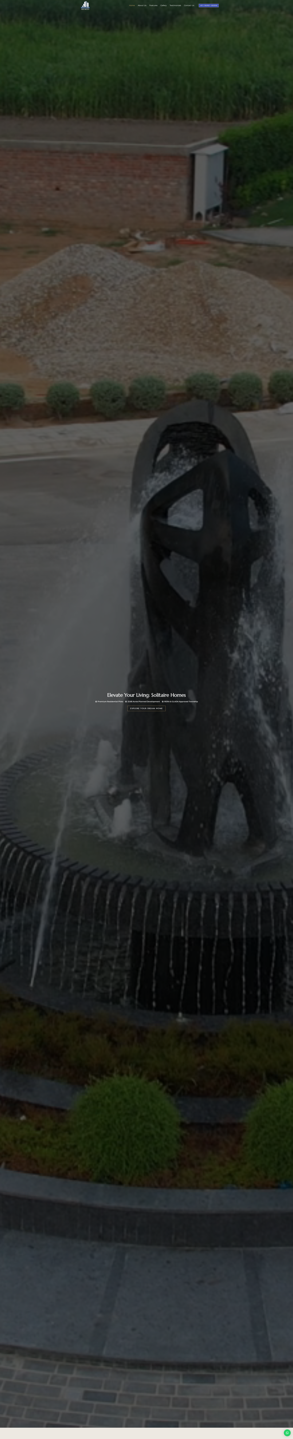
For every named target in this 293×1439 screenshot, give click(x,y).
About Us (142, 5)
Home (132, 5)
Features (153, 5)
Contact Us (189, 5)
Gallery (163, 5)
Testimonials (175, 5)
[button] (287, 1432)
